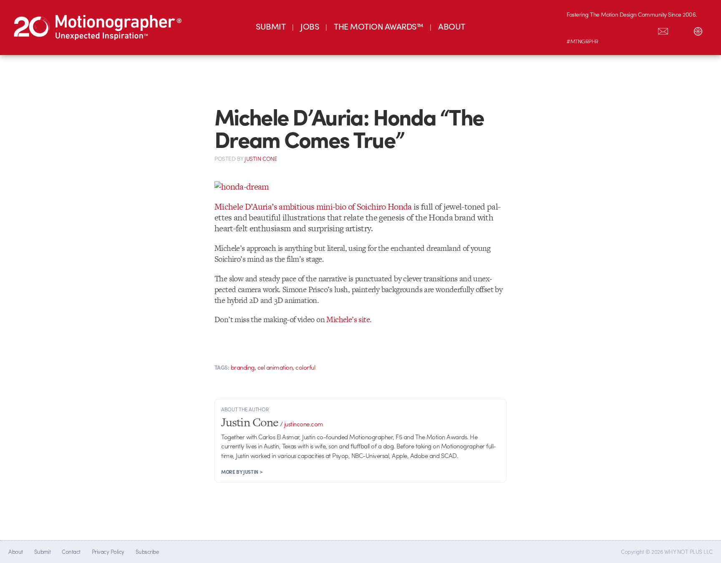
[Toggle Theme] (698, 29)
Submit (42, 551)
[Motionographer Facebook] (627, 29)
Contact (71, 551)
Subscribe (147, 551)
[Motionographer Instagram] (575, 29)
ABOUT (451, 26)
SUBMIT (270, 26)
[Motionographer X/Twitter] (645, 29)
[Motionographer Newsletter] (663, 29)
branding (243, 367)
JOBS (309, 26)
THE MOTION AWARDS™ (378, 26)
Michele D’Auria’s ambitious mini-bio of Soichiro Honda (313, 206)
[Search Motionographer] (680, 29)
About (15, 551)
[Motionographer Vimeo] (610, 29)
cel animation (274, 367)
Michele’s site (348, 319)
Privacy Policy (108, 551)
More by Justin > (241, 471)
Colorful (305, 367)
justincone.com (303, 423)
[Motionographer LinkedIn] (592, 29)
